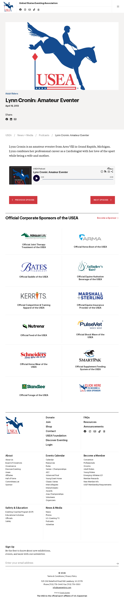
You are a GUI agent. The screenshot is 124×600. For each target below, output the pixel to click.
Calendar (50, 460)
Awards (49, 491)
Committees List (12, 482)
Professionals (89, 463)
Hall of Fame (10, 478)
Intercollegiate (52, 485)
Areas (7, 472)
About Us (9, 460)
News (48, 512)
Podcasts (44, 135)
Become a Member (94, 455)
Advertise (50, 524)
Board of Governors (13, 463)
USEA (8, 135)
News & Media (54, 508)
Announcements (94, 426)
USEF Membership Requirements (97, 485)
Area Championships (54, 494)
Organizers (50, 500)
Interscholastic (52, 488)
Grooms (87, 466)
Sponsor (8, 485)
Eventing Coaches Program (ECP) (19, 512)
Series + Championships (56, 469)
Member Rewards (91, 478)
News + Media (25, 135)
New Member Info (91, 482)
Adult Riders (11, 94)
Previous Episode (24, 200)
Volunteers (50, 497)
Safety (8, 521)
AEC (47, 472)
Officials (8, 518)
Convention (88, 460)
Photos (48, 515)
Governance (10, 466)
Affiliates (9, 475)
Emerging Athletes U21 (93, 475)
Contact (51, 431)
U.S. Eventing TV (53, 518)
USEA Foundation (56, 436)
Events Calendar (55, 455)
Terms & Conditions (55, 576)
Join (48, 422)
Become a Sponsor (106, 218)
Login (49, 445)
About (9, 455)
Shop (49, 426)
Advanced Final (52, 475)
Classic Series (52, 482)
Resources (90, 422)
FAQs (87, 417)
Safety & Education (16, 508)
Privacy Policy (71, 576)
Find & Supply (65, 592)
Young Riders (89, 472)
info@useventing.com (62, 588)
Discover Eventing (56, 440)
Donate (50, 417)
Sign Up (9, 547)
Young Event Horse (54, 478)
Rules (48, 466)
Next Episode (101, 200)
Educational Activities (14, 515)
